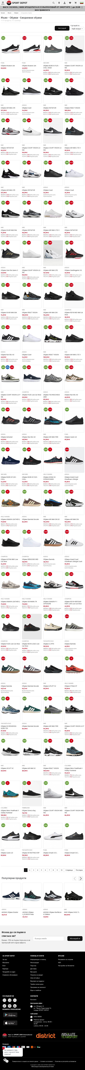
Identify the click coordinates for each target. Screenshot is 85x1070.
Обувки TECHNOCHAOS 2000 (51, 396)
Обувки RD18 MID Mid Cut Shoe (74, 313)
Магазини (5, 962)
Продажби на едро (8, 972)
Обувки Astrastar (7, 437)
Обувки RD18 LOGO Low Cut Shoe (30, 645)
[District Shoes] (45, 1035)
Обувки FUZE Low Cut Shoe (31, 395)
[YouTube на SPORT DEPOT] (15, 1000)
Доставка (33, 969)
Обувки (16, 13)
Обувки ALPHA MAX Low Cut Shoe (9, 560)
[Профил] (64, 3)
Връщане (33, 972)
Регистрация (34, 962)
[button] (74, 878)
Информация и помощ (38, 959)
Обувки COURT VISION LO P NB (10, 396)
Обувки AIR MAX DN (50, 312)
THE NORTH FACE (48, 641)
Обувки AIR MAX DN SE (51, 519)
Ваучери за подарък (37, 981)
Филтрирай (62, 28)
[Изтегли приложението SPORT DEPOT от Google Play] (10, 1015)
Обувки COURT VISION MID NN (52, 812)
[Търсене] (53, 3)
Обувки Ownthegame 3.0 (73, 270)
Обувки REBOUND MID (30, 559)
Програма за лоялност (38, 987)
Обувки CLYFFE (48, 644)
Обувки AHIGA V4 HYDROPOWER (49, 478)
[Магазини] (59, 3)
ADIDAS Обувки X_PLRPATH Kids (28, 913)
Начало (3, 13)
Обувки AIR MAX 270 (8, 108)
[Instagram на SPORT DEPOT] (4, 1000)
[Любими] (70, 3)
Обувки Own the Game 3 (9, 270)
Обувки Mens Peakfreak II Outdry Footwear (73, 769)
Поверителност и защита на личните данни (25, 1061)
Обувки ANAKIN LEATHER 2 (10, 519)
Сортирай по (75, 25)
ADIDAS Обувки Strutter (10, 912)
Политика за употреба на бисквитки (65, 1061)
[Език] (81, 3)
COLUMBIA (68, 765)
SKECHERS (46, 63)
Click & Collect (35, 978)
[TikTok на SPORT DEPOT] (4, 1006)
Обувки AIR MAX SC (29, 768)
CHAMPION (68, 310)
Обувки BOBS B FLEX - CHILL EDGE (51, 67)
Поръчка (33, 965)
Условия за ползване (46, 1061)
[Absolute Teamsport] (69, 1035)
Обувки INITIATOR (49, 108)
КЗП (59, 962)
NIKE (66, 63)
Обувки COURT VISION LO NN (74, 67)
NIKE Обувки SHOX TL (71, 912)
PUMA (2, 63)
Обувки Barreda (48, 559)
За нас (4, 959)
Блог (4, 965)
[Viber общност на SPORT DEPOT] (10, 1006)
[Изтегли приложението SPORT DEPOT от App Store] (10, 1023)
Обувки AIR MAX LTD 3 (73, 148)
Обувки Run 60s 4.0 (7, 355)
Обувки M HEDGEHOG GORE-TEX (8, 727)
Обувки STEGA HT (71, 686)
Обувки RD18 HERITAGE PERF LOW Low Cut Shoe (73, 603)
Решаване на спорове (65, 959)
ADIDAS (24, 105)
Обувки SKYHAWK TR (29, 601)
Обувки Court (26, 108)
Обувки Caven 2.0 (71, 437)
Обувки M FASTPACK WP (30, 853)
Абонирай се (75, 938)
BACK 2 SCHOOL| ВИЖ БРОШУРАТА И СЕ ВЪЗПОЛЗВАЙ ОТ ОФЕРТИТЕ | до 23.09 (42, 7)
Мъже (9, 13)
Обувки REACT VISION (72, 108)
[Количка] (75, 3)
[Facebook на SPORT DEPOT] (10, 1000)
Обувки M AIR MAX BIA (9, 230)
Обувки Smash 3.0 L (50, 853)
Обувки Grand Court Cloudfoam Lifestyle (71, 478)
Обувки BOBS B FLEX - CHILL (9, 478)
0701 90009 (38, 1016)
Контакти (33, 999)
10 (61, 870)
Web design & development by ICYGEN (42, 1066)
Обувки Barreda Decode (30, 519)
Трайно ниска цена (36, 984)
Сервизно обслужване (10, 975)
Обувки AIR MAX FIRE (50, 437)
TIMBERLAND (26, 808)
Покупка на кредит (36, 975)
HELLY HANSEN (47, 474)
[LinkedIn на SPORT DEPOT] (15, 1006)
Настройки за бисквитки (66, 965)
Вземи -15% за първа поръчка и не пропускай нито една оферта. (16, 937)
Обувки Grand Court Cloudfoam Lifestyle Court (73, 560)
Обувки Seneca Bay (29, 810)
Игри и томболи (35, 990)
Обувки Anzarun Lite (8, 66)
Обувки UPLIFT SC (49, 686)
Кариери (5, 969)
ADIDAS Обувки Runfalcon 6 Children (52, 913)
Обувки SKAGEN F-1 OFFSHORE (50, 603)
